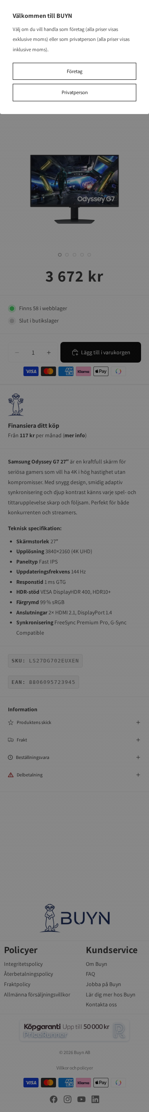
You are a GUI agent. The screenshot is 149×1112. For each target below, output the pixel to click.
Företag (74, 71)
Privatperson (75, 92)
